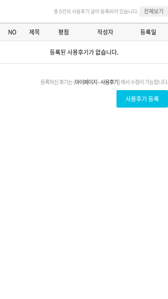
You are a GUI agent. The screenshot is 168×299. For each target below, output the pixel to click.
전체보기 (154, 11)
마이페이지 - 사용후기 (96, 82)
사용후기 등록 (142, 98)
